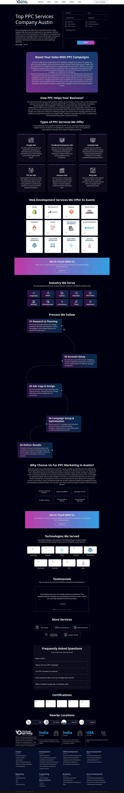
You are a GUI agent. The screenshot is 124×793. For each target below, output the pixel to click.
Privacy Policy (100, 791)
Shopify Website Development (95, 778)
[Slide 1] (54, 609)
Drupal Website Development (71, 764)
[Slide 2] (57, 609)
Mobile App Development (54, 635)
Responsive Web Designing (23, 762)
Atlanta (92, 722)
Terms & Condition (93, 791)
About (49, 2)
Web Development (63, 628)
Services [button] (41, 2)
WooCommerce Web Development (96, 782)
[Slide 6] (67, 609)
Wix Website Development (70, 762)
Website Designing (21, 755)
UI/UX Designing (20, 766)
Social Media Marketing (69, 778)
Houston (74, 722)
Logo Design (19, 760)
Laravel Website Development (48, 766)
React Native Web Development (48, 764)
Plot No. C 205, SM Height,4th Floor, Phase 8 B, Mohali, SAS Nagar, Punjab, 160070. (49, 741)
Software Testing (73, 635)
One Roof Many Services (62, 500)
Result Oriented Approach (80, 500)
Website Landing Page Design (24, 764)
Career (64, 2)
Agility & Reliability (62, 492)
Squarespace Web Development (72, 760)
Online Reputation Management (72, 782)
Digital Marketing (82, 628)
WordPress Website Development (72, 755)
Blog (79, 2)
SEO (17, 782)
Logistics (42, 784)
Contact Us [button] (62, 271)
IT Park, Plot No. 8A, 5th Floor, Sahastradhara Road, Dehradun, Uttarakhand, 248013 (71, 741)
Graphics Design (20, 758)
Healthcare (42, 786)
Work (56, 2)
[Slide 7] (70, 609)
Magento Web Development (71, 758)
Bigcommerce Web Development (96, 780)
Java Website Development (47, 760)
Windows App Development (94, 762)
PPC (17, 780)
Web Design (44, 628)
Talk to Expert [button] (100, 2)
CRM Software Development (94, 784)
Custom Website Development (48, 758)
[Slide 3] (59, 609)
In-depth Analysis (44, 500)
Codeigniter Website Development (49, 762)
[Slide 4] (62, 609)
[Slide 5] (65, 609)
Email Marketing (20, 784)
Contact (71, 2)
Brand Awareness (68, 780)
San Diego (56, 722)
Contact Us (106, 791)
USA (40, 722)
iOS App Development (93, 760)
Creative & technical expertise (44, 491)
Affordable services (80, 492)
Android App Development (94, 758)
